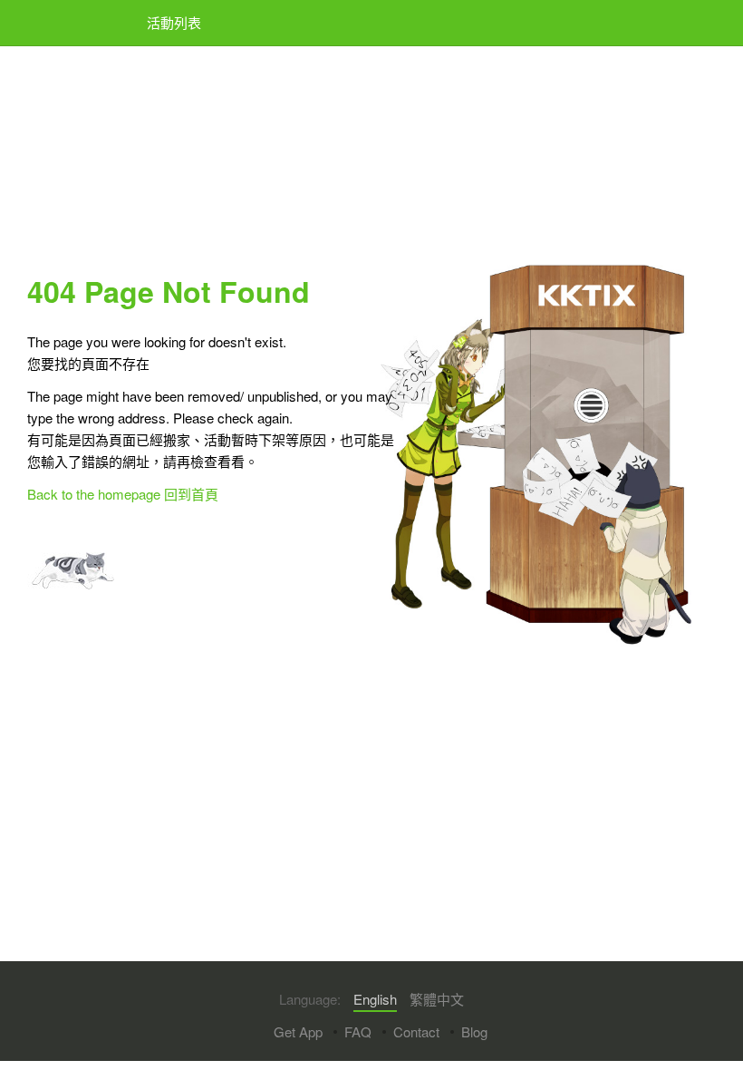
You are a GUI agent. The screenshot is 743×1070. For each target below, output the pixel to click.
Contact (416, 1031)
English (375, 998)
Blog (474, 1031)
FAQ (358, 1031)
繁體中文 (437, 998)
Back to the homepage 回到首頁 (122, 493)
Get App (298, 1031)
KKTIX (73, 23)
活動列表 (174, 22)
